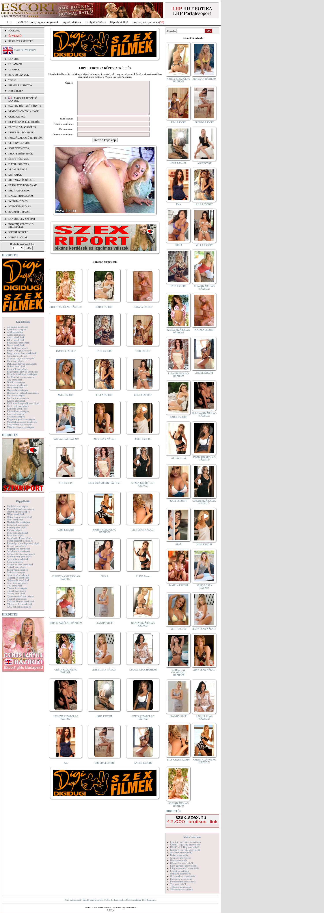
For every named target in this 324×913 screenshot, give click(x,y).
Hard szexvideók (178, 860)
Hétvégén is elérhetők (24, 122)
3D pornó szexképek (17, 326)
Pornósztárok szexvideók (183, 881)
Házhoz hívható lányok (24, 106)
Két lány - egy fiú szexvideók (185, 850)
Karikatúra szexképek (18, 398)
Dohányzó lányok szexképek (22, 363)
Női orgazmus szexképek (20, 517)
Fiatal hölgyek (18, 164)
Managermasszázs (21, 196)
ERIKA (104, 576)
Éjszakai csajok (19, 190)
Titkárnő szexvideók (180, 886)
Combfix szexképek (17, 356)
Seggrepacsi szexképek (18, 548)
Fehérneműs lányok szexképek (22, 371)
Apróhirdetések (72, 22)
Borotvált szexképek (17, 348)
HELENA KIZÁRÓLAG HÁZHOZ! (66, 717)
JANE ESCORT (104, 716)
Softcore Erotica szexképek (21, 554)
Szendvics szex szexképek (20, 564)
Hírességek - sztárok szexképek (23, 392)
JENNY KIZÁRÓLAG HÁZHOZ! (143, 717)
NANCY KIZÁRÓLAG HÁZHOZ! (143, 624)
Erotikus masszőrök (22, 127)
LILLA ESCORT (104, 395)
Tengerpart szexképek (18, 577)
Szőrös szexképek (16, 572)
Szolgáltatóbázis (96, 22)
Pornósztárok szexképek (19, 538)
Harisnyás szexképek (17, 390)
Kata (65, 763)
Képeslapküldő (119, 22)
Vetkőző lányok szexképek (20, 601)
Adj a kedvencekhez (115, 899)
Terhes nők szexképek (18, 580)
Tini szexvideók (178, 884)
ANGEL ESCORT (143, 763)
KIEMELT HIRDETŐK (20, 85)
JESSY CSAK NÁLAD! (104, 669)
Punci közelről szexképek (20, 540)
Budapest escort (19, 211)
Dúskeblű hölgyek (21, 132)
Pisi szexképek (14, 530)
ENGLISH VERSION (25, 50)
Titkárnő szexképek (17, 588)
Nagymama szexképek (18, 511)
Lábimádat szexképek (18, 411)
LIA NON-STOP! (104, 623)
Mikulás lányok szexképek (20, 427)
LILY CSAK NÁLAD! (143, 529)
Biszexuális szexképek (18, 342)
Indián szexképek (16, 395)
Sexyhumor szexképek (18, 551)
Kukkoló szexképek (17, 408)
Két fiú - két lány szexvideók (185, 847)
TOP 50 (12, 80)
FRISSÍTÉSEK (15, 90)
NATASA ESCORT (143, 307)
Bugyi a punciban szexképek (21, 353)
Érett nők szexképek (17, 369)
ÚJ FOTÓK (14, 69)
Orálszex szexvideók (180, 873)
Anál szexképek (15, 332)
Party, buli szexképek (18, 525)
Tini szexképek (14, 585)
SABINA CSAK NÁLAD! (66, 439)
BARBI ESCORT (104, 307)
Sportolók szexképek (17, 559)
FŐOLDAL (14, 30)
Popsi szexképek (15, 535)
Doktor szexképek (16, 366)
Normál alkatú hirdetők (25, 137)
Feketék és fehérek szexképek (22, 374)
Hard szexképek (15, 387)
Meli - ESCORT (66, 395)
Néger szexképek (15, 514)
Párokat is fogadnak (22, 185)
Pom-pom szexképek (17, 532)
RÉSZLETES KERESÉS (20, 41)
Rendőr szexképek (16, 546)
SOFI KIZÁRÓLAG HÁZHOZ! (66, 307)
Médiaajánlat (149, 899)
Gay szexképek (14, 379)
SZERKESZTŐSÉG (18, 232)
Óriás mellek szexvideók (182, 876)
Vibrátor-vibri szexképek (19, 604)
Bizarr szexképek (15, 345)
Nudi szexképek (15, 519)
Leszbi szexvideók (179, 871)
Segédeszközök (18, 148)
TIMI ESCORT (143, 351)
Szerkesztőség (134, 899)
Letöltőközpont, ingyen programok (38, 22)
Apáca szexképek (16, 334)
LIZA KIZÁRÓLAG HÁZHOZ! (104, 483)
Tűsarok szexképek (17, 598)
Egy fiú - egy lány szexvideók (185, 842)
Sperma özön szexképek (19, 556)
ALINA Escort (143, 576)
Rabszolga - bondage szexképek (23, 543)
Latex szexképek (15, 414)
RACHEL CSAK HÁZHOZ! (143, 669)
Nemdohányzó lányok (23, 111)
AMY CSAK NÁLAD (104, 439)
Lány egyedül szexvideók (183, 865)
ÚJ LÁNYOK (15, 64)
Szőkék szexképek (16, 567)
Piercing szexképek (17, 527)
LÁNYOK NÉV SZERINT (21, 219)
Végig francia (17, 169)
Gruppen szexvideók (180, 857)
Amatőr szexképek (16, 329)
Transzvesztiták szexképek (20, 596)
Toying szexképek (16, 593)
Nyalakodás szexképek (18, 522)
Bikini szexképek (15, 340)
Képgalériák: (23, 321)
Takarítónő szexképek (18, 575)
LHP (9, 22)
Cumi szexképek (15, 361)
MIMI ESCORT (143, 439)
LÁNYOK (13, 59)
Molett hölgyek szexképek (20, 509)
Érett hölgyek (18, 159)
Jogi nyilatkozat (73, 899)
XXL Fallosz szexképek (19, 606)
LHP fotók (15, 174)
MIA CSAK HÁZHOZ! (204, 78)
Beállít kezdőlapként (93, 899)
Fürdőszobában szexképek (20, 377)
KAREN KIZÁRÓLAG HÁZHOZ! (104, 531)
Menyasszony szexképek (19, 424)
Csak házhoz (17, 116)
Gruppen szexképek (17, 385)
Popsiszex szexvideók (181, 879)
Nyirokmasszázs (19, 206)
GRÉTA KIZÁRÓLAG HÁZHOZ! (65, 671)
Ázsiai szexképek (15, 337)
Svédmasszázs (18, 201)
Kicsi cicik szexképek (18, 406)
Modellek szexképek (17, 506)
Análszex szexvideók (181, 852)
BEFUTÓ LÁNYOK (18, 74)
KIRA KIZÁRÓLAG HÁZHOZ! (66, 623)
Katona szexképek (16, 400)
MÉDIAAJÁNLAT (17, 237)
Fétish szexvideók (179, 855)
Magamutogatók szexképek (21, 419)
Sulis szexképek (15, 561)
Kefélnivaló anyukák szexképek (23, 403)
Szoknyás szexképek (17, 569)
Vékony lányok (19, 143)
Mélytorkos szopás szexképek (22, 422)
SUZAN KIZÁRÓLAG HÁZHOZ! (143, 484)
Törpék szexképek (16, 591)
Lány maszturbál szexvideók (184, 868)
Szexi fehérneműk (20, 153)
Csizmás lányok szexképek (20, 358)
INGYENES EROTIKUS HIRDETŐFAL (21, 225)
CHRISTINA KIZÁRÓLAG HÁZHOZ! (66, 577)
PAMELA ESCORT (66, 351)
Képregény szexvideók (182, 863)
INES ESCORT (104, 351)
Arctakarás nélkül (21, 180)
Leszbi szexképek (16, 416)
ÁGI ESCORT (66, 483)
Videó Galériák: (192, 837)
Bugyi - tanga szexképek (19, 350)
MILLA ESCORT (143, 395)
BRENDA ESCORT (104, 763)
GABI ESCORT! (66, 529)
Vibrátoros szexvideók (181, 889)
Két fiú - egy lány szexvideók (185, 844)
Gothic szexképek (16, 382)
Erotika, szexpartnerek (145, 22)
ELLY (178, 543)
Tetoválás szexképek (17, 583)
